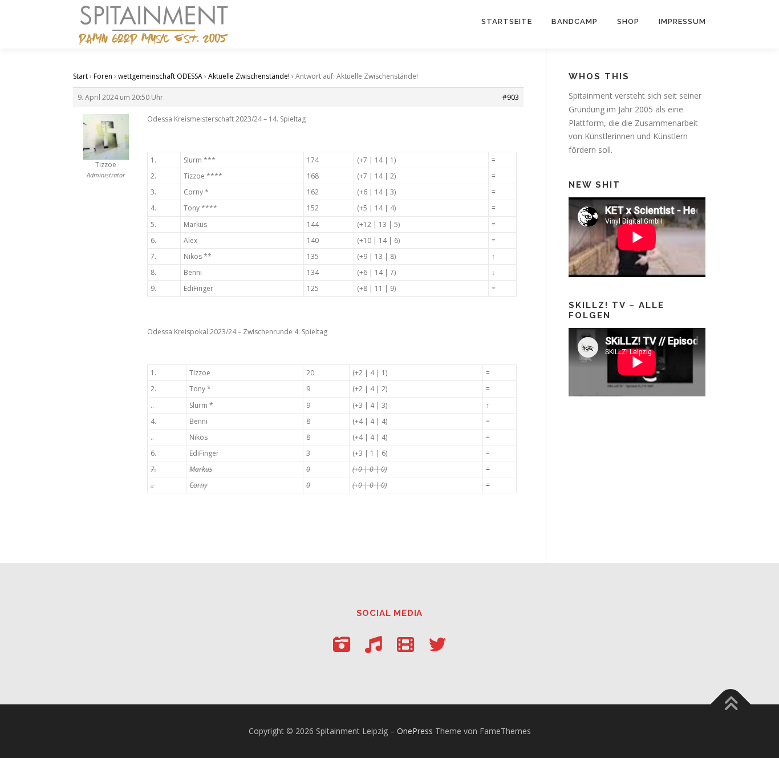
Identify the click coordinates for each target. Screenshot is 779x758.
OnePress (415, 730)
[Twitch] (405, 644)
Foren (103, 76)
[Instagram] (341, 644)
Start (80, 76)
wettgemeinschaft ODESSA (160, 76)
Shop (628, 21)
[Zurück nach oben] (731, 704)
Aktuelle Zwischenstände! (249, 76)
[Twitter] (437, 644)
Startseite (506, 21)
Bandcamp (574, 21)
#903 (510, 97)
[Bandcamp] (373, 644)
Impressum (682, 21)
